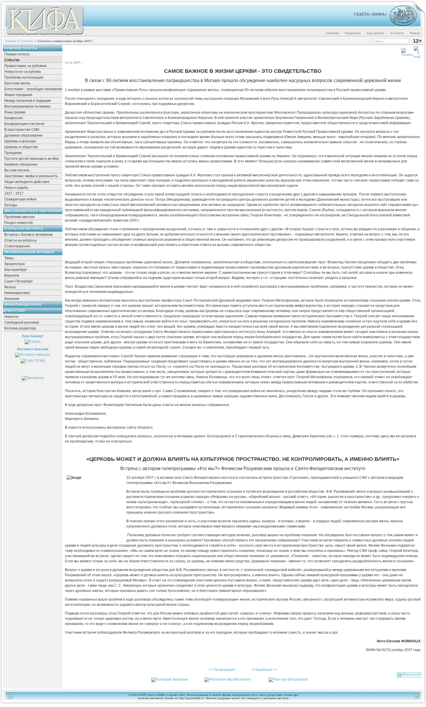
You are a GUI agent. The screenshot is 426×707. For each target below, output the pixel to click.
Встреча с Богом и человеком (28, 235)
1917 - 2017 (13, 193)
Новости (11, 317)
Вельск (10, 287)
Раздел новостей (18, 223)
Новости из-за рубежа (22, 72)
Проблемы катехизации (23, 77)
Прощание (13, 153)
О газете (397, 33)
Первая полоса (17, 54)
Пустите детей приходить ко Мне (31, 159)
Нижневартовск (17, 293)
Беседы (10, 205)
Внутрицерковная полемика (27, 106)
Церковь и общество (21, 147)
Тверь (9, 258)
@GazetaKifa (297, 679)
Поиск (415, 33)
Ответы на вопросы (20, 240)
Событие (27, 41)
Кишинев (11, 299)
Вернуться (411, 674)
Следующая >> (264, 670)
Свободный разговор (21, 322)
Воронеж (11, 275)
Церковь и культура (20, 141)
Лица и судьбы (16, 188)
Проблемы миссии (19, 217)
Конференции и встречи (24, 124)
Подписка (353, 33)
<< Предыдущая (221, 670)
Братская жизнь (17, 83)
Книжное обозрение (21, 164)
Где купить (375, 33)
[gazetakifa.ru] (45, 35)
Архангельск (14, 264)
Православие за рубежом (25, 66)
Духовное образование (23, 135)
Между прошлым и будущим (27, 101)
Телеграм (179, 679)
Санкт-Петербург (18, 281)
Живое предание (18, 95)
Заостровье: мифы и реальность (31, 176)
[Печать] (407, 51)
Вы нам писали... (18, 170)
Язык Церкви (15, 112)
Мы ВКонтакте (239, 679)
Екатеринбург (15, 270)
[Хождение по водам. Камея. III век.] (401, 25)
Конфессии (13, 118)
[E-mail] (417, 51)
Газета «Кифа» (370, 14)
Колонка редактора (20, 328)
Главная (332, 33)
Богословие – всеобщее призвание (33, 89)
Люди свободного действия (26, 182)
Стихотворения (17, 246)
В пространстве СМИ (21, 130)
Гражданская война (20, 199)
